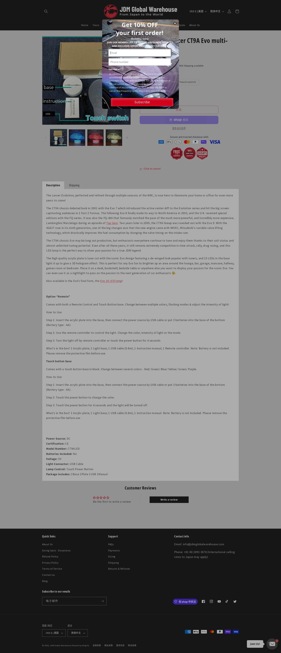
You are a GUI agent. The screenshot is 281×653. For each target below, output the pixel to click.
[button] (175, 23)
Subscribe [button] (142, 102)
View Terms (114, 94)
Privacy (126, 94)
